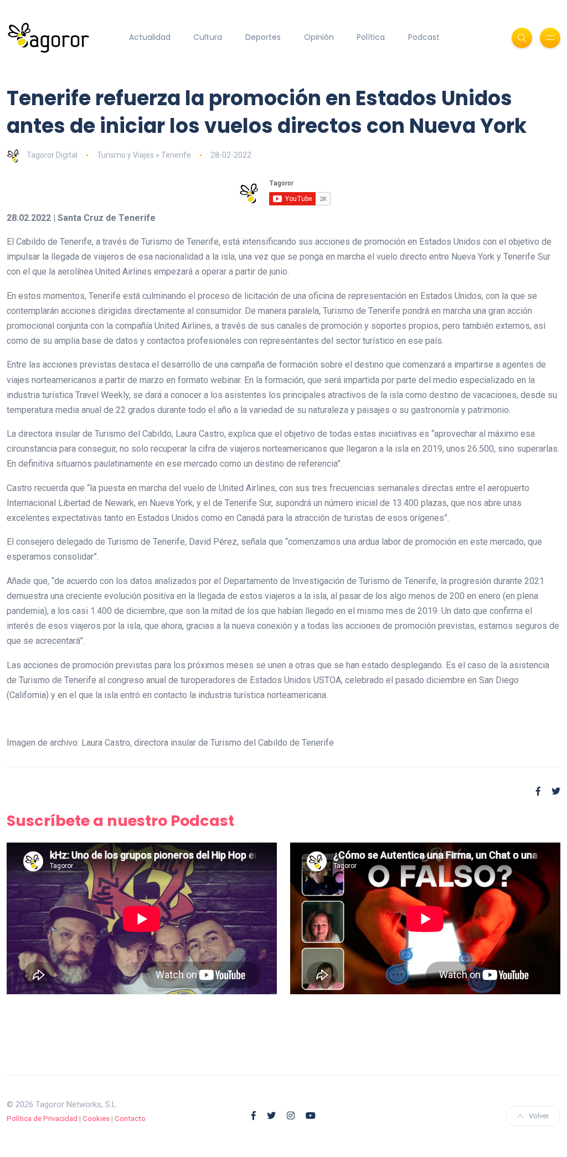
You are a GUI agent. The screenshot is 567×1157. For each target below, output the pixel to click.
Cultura (207, 37)
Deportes (263, 37)
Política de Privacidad (42, 1118)
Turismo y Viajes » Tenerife (144, 155)
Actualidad (150, 37)
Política (371, 37)
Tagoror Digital (52, 155)
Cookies (96, 1118)
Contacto (130, 1118)
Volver (539, 1116)
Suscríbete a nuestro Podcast (120, 820)
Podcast (424, 37)
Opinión (319, 37)
